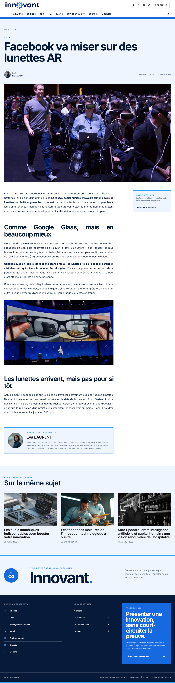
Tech (42, 14)
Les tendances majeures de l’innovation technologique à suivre (83, 533)
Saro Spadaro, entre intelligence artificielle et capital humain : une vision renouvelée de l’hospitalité (144, 533)
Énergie (93, 14)
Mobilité (107, 14)
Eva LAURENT (39, 437)
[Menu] (7, 14)
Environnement (76, 14)
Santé (59, 14)
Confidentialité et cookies (113, 677)
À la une (18, 14)
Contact (92, 631)
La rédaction (92, 617)
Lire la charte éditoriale (146, 207)
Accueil (7, 30)
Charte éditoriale (92, 624)
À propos (92, 611)
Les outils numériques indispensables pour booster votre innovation (26, 533)
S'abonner (161, 5)
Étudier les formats (146, 656)
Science (31, 14)
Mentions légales (139, 677)
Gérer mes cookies (161, 677)
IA (50, 14)
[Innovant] (22, 5)
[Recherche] (168, 14)
